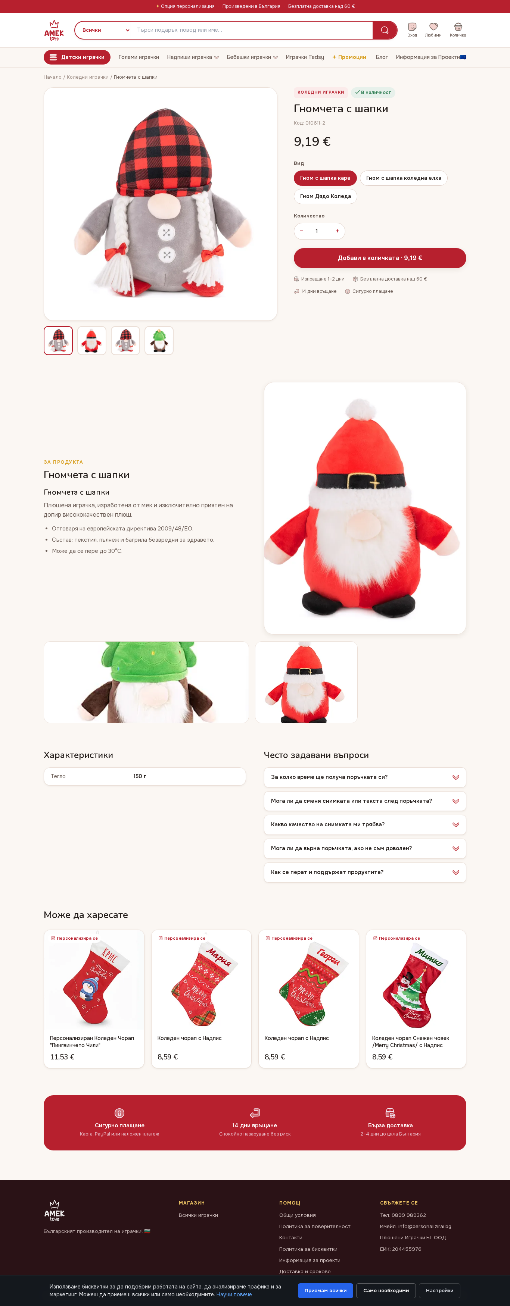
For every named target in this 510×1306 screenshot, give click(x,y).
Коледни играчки (88, 77)
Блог (382, 57)
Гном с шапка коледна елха (403, 178)
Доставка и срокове (305, 1271)
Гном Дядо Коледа (325, 196)
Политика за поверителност (315, 1226)
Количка (458, 35)
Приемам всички (325, 1290)
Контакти (290, 1237)
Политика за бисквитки (308, 1249)
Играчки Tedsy (305, 57)
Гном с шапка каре (325, 178)
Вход (412, 35)
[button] (365, 777)
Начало (53, 77)
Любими (433, 35)
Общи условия (297, 1215)
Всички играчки (198, 1215)
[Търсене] (385, 30)
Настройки (439, 1290)
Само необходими (386, 1290)
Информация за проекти (309, 1260)
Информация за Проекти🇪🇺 (431, 57)
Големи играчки (139, 57)
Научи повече (234, 1294)
